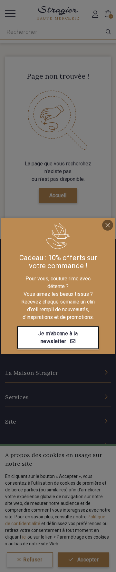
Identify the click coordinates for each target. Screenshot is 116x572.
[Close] (107, 225)
